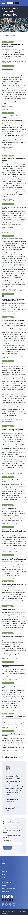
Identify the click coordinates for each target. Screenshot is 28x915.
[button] (3, 3)
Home (3, 8)
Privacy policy (8, 837)
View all (20, 757)
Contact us (4, 885)
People (3, 866)
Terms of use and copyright (9, 888)
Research (4, 874)
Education (4, 877)
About (3, 863)
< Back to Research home (8, 35)
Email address (7, 840)
